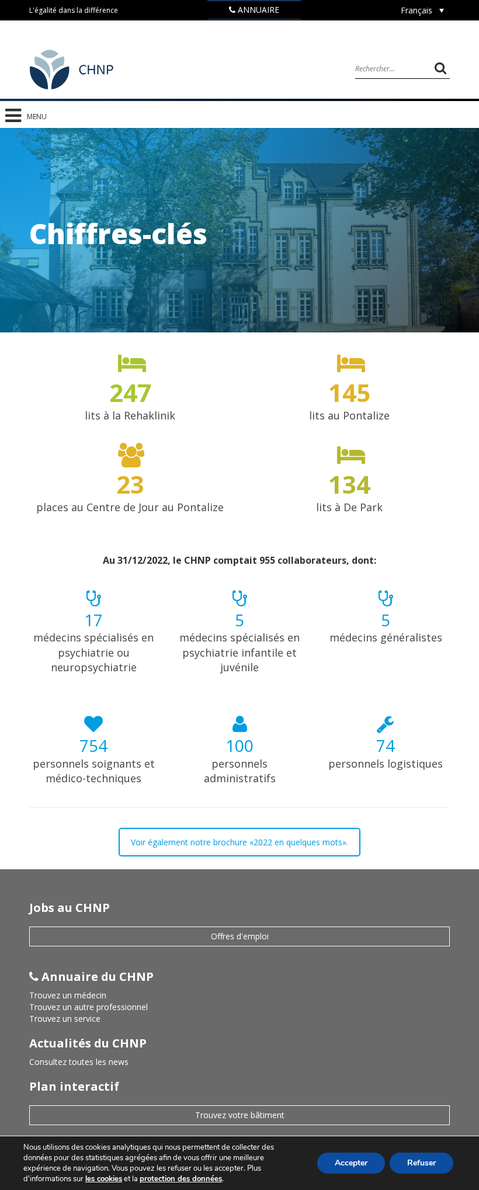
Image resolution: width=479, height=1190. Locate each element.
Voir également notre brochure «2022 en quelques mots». (239, 842)
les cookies (103, 1179)
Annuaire (257, 9)
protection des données (181, 1179)
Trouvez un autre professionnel (88, 1006)
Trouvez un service (64, 1018)
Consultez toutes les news (79, 1061)
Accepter (351, 1162)
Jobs (258, 28)
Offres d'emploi (240, 936)
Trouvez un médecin (67, 995)
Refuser (421, 1162)
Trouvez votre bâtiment (239, 1114)
